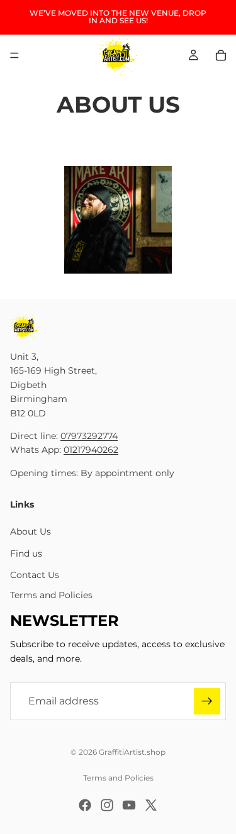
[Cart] (221, 55)
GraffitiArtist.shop (132, 752)
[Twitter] (151, 805)
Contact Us (34, 575)
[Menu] (14, 55)
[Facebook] (85, 805)
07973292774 (89, 436)
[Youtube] (129, 805)
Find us (26, 553)
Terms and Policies (51, 595)
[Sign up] (207, 701)
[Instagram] (107, 805)
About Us (30, 531)
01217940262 (91, 449)
